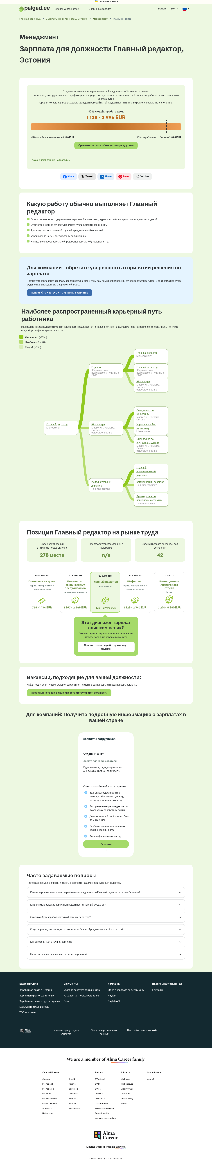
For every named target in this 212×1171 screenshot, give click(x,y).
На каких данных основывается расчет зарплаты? (58, 954)
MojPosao (125, 1079)
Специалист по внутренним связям (147, 440)
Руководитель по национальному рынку (149, 498)
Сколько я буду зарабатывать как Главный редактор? (60, 917)
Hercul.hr (125, 1093)
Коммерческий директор (150, 481)
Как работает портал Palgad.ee (81, 995)
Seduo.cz (73, 1089)
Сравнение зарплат (100, 8)
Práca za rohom (49, 1098)
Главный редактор (57, 424)
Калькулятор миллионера (34, 1006)
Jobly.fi (150, 1079)
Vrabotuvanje (127, 1089)
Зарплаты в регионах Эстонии (36, 995)
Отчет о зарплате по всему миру (126, 990)
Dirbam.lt (99, 1093)
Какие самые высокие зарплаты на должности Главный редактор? (68, 904)
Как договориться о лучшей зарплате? (51, 941)
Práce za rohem (49, 1103)
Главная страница (30, 18)
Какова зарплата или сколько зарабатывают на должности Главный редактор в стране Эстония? (85, 892)
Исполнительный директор (101, 483)
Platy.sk (72, 1103)
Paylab (162, 8)
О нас (67, 1001)
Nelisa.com (47, 1113)
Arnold (72, 1079)
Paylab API (114, 1001)
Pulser (124, 1103)
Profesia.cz (48, 1089)
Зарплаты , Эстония (67, 18)
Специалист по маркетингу (145, 411)
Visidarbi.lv (100, 1098)
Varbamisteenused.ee (105, 1118)
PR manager (98, 424)
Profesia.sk (47, 1084)
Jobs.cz (46, 1079)
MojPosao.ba (127, 1084)
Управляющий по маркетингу (146, 426)
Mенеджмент (100, 18)
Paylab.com (74, 1108)
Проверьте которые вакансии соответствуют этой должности (69, 692)
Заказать (106, 844)
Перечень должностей (66, 8)
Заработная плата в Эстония (35, 990)
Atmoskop (47, 1108)
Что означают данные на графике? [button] (50, 160)
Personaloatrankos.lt (105, 1108)
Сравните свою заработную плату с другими (106, 145)
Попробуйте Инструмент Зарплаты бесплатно (59, 292)
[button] (185, 8)
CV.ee (98, 1089)
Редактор (96, 367)
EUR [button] (173, 8)
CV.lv (97, 1084)
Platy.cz (72, 1098)
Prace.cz (46, 1093)
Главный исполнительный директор (146, 471)
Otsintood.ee (101, 1103)
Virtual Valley (127, 1098)
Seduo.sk (73, 1093)
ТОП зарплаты (27, 1012)
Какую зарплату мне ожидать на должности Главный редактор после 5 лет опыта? (76, 929)
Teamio (72, 1084)
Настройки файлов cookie (142, 1030)
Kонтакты (157, 990)
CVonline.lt (100, 1079)
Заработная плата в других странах (39, 1001)
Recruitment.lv (102, 1113)
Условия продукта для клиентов (82, 990)
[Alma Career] (106, 1135)
